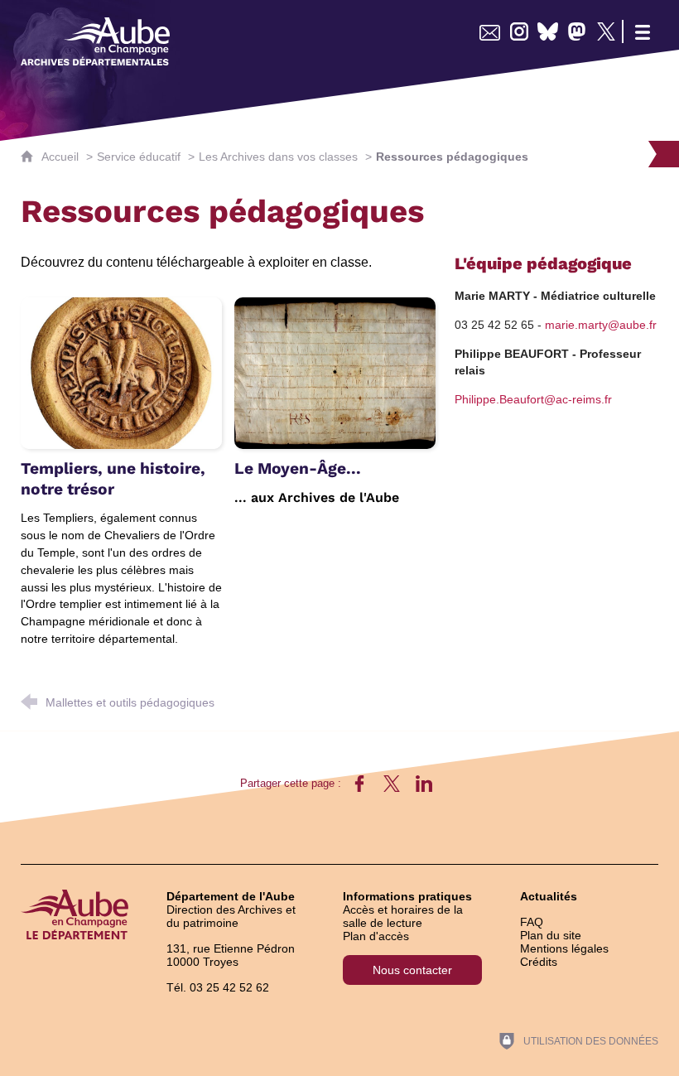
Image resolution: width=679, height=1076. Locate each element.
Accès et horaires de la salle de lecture (403, 916)
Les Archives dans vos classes (278, 156)
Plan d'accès (376, 936)
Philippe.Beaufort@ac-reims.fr (533, 399)
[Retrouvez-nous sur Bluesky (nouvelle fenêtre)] (547, 31)
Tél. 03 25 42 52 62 (217, 987)
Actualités (548, 896)
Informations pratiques (407, 896)
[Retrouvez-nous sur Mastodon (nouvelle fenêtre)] (576, 31)
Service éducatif (139, 156)
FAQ (531, 922)
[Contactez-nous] (489, 31)
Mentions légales (564, 948)
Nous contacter (412, 970)
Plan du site (550, 935)
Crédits (538, 961)
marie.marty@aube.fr (601, 324)
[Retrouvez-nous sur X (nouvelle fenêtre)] (605, 31)
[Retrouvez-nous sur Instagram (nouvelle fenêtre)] (518, 31)
